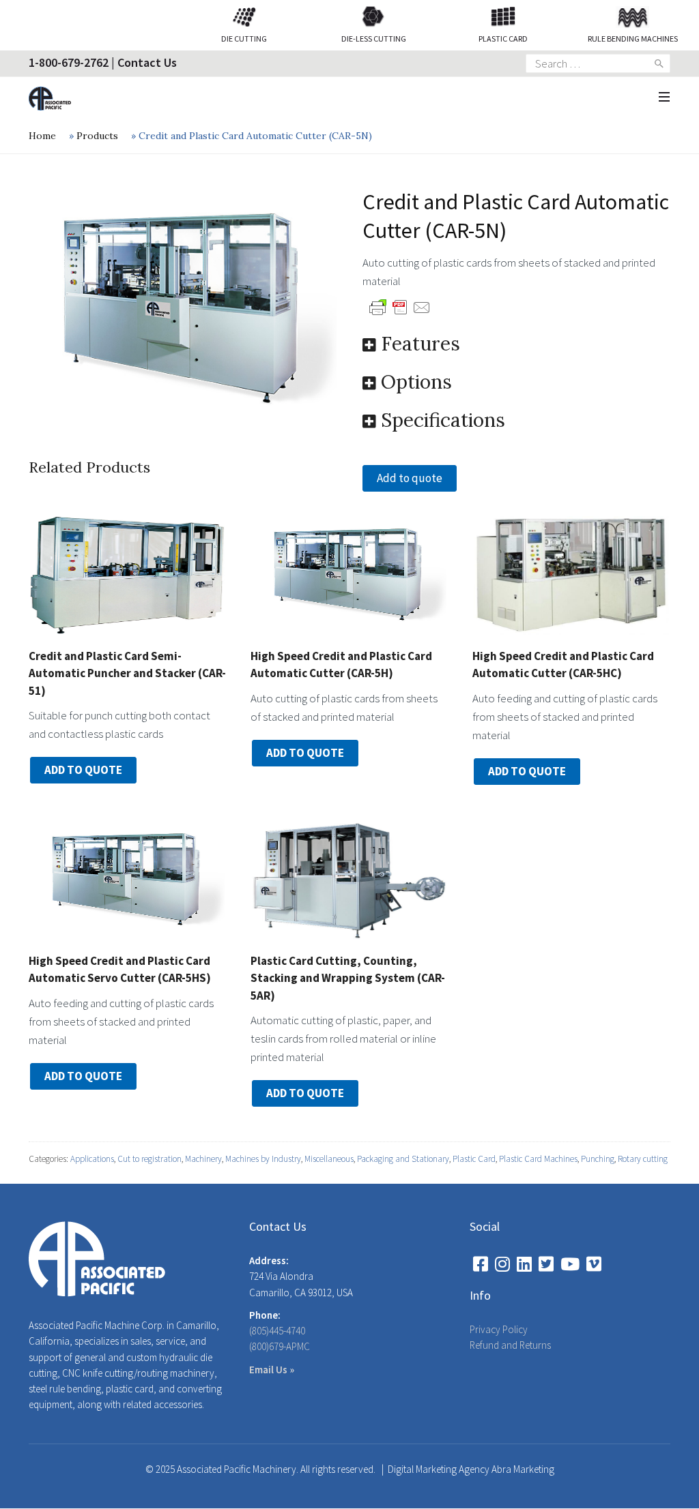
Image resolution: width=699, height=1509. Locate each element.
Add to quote (409, 477)
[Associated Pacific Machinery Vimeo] (593, 1264)
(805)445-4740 (277, 1330)
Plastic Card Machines (538, 1159)
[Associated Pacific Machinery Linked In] (524, 1264)
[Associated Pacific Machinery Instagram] (502, 1264)
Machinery (203, 1159)
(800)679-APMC (279, 1346)
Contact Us (147, 62)
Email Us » (271, 1369)
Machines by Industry (263, 1159)
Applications (92, 1159)
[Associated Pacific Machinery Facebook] (480, 1264)
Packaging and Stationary (403, 1159)
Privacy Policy (499, 1329)
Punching (597, 1159)
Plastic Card (474, 1159)
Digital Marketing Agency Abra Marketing (471, 1469)
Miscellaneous (329, 1159)
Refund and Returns (510, 1345)
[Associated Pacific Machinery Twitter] (546, 1264)
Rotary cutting (643, 1159)
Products (97, 136)
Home (42, 136)
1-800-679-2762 (69, 62)
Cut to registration (149, 1159)
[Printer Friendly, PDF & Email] (400, 306)
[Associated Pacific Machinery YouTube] (570, 1264)
